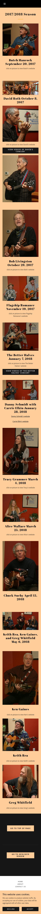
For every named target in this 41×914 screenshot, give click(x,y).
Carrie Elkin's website (20, 421)
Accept (30, 909)
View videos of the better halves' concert (20, 372)
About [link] (20, 884)
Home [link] (20, 881)
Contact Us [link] (20, 886)
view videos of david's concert (20, 151)
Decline (11, 909)
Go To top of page (20, 828)
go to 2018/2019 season (20, 855)
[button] (5, 4)
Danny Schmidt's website (20, 416)
